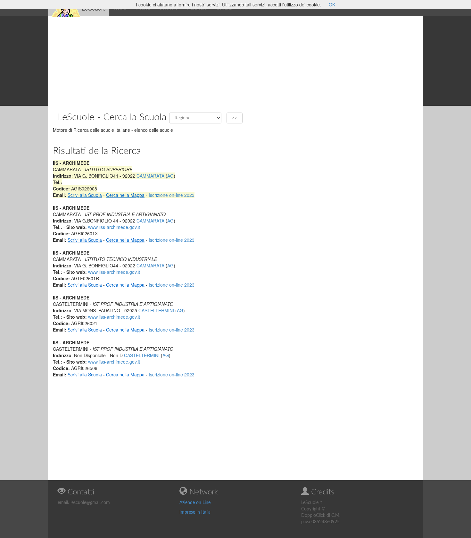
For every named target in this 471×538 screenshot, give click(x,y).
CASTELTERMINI (156, 310)
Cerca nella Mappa (125, 195)
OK (332, 4)
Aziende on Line (195, 502)
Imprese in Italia (195, 512)
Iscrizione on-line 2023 (171, 195)
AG (170, 175)
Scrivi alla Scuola (85, 195)
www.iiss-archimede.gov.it (114, 227)
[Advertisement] (235, 61)
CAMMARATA (150, 175)
